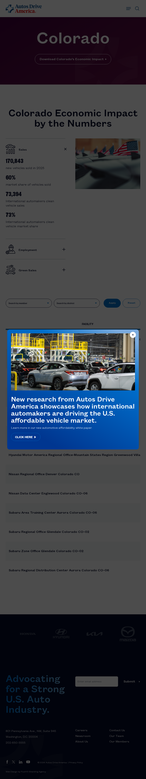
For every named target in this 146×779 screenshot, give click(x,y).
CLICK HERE (24, 437)
